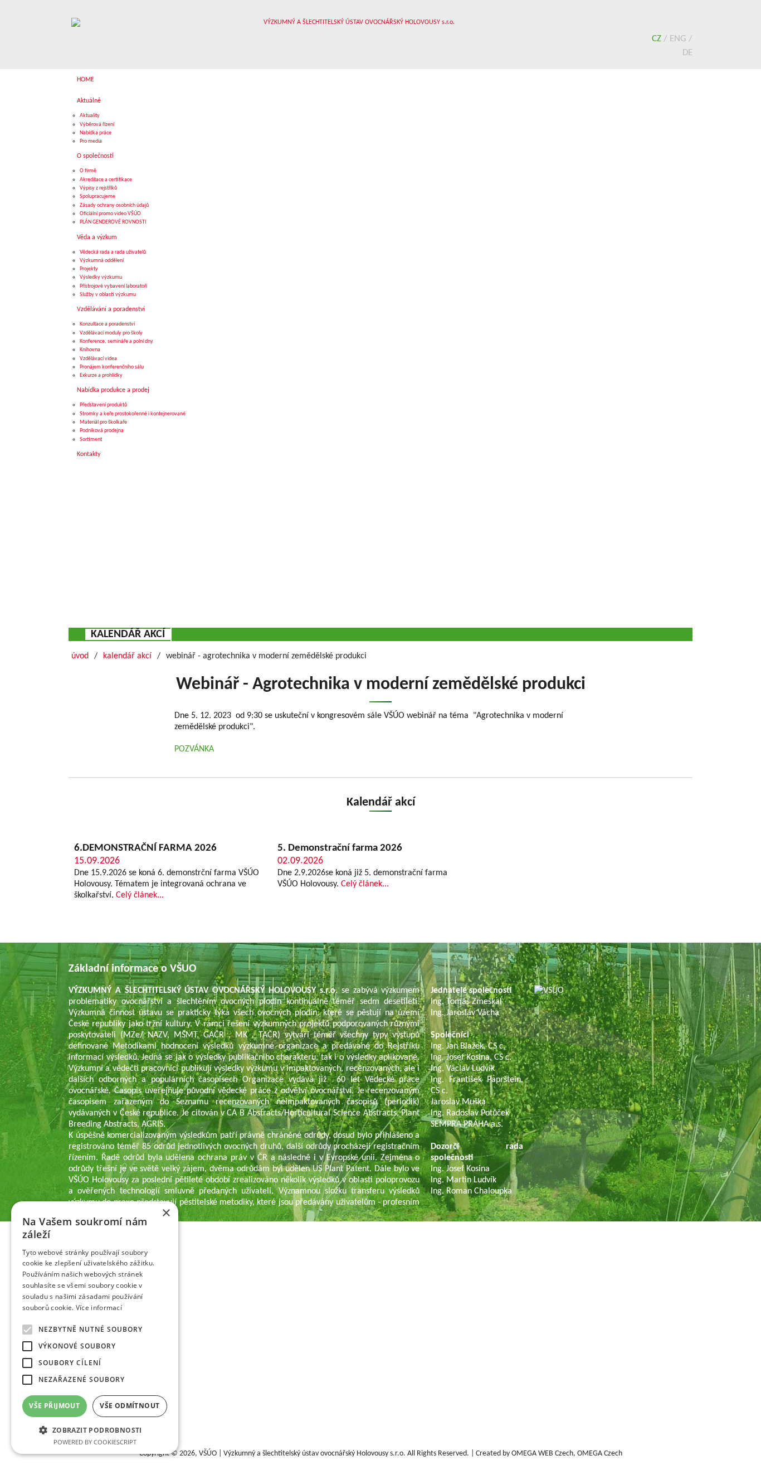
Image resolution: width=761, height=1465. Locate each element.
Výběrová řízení (97, 125)
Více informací (99, 1307)
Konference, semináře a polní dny (116, 341)
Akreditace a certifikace (106, 180)
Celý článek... (140, 895)
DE (687, 52)
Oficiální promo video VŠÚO (110, 214)
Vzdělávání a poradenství (111, 309)
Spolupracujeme (97, 196)
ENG (679, 38)
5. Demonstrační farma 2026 (339, 848)
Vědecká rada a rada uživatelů (113, 252)
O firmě (88, 171)
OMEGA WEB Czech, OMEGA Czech (566, 1453)
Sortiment (91, 439)
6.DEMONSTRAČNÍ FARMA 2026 (145, 848)
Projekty (89, 269)
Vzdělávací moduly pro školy (111, 333)
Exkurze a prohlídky (101, 375)
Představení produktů (103, 405)
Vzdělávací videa (98, 359)
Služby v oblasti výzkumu (108, 295)
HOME (85, 79)
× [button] (166, 1213)
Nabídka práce (95, 133)
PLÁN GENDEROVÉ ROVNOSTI (113, 222)
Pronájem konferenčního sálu (112, 367)
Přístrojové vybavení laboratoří (113, 286)
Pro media (91, 141)
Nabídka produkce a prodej (113, 390)
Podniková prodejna (102, 431)
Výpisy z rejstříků (98, 188)
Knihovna (90, 350)
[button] (94, 1429)
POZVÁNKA (194, 749)
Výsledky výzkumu (101, 277)
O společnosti (95, 156)
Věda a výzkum (97, 237)
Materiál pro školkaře (103, 422)
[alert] (94, 1327)
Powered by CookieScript (94, 1442)
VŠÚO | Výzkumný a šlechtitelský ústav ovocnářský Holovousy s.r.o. (302, 1453)
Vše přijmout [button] (54, 1405)
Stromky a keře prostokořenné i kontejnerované (133, 414)
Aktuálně (89, 101)
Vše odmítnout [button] (129, 1405)
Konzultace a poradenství (107, 324)
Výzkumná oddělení (102, 261)
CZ (658, 38)
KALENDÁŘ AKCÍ (128, 634)
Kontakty (88, 454)
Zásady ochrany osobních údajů (114, 205)
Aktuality (90, 116)
